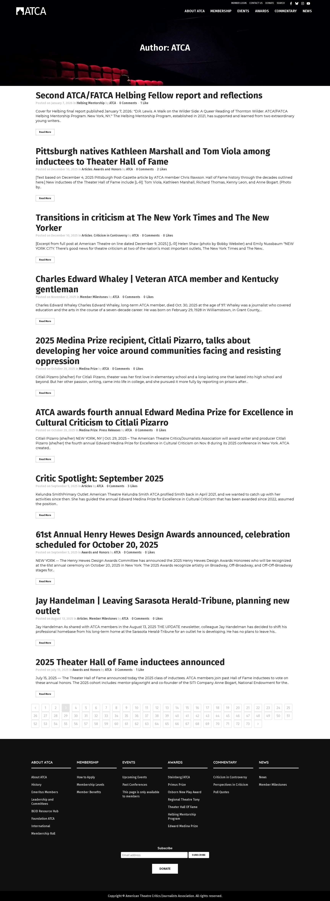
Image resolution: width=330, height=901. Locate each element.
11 (146, 708)
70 (217, 724)
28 (55, 716)
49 (268, 716)
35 (126, 716)
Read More (45, 132)
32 (96, 716)
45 (228, 716)
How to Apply (86, 777)
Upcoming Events (134, 777)
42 (197, 716)
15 (187, 708)
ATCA (112, 103)
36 (136, 716)
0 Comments (128, 103)
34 (116, 716)
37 (146, 716)
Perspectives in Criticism (230, 784)
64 (157, 724)
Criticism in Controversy (110, 235)
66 (177, 724)
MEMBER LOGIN (239, 3)
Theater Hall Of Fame (182, 807)
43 (207, 716)
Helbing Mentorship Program (182, 816)
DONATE (269, 3)
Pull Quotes (221, 792)
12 (157, 708)
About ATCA (39, 777)
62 (136, 724)
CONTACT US (256, 3)
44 (217, 716)
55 (65, 724)
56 (76, 724)
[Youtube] (309, 4)
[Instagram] (303, 4)
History (36, 784)
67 (187, 724)
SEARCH (281, 3)
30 (76, 716)
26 (35, 716)
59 (106, 724)
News (263, 777)
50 (278, 716)
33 (106, 716)
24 (278, 708)
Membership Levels (90, 784)
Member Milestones (94, 297)
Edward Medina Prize (183, 826)
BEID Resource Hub (44, 811)
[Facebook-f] (292, 4)
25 (288, 708)
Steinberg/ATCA (179, 777)
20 (238, 708)
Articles (87, 169)
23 (268, 708)
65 (167, 724)
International (40, 826)
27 (45, 716)
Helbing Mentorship (91, 103)
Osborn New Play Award (184, 792)
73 (248, 724)
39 (167, 716)
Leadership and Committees (42, 802)
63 (147, 724)
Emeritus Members (44, 792)
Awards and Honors (107, 169)
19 (227, 708)
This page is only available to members (140, 794)
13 (167, 708)
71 (227, 724)
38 (157, 716)
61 (126, 724)
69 (207, 724)
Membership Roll (43, 833)
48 (258, 716)
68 (197, 724)
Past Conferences (134, 784)
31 (86, 716)
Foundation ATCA (42, 818)
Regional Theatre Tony (184, 799)
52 (35, 724)
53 (45, 724)
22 (258, 708)
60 (116, 724)
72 (237, 724)
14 (177, 708)
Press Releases (110, 430)
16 (197, 708)
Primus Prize (177, 784)
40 (177, 716)
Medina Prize (88, 369)
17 (207, 708)
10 (136, 708)
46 (238, 716)
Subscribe (165, 848)
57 (86, 724)
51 (288, 716)
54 (55, 724)
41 (187, 716)
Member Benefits (89, 792)
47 (248, 716)
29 (66, 716)
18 (217, 708)
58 (96, 724)
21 (248, 708)
